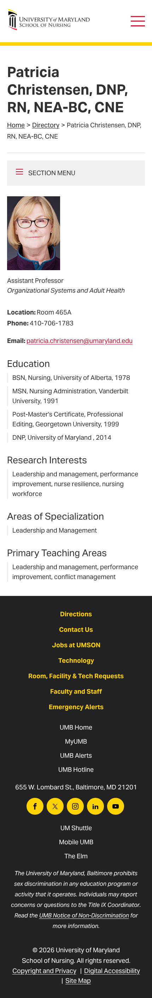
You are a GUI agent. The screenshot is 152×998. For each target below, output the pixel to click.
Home (16, 125)
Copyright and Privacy (44, 971)
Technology (76, 660)
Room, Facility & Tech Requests (76, 676)
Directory (45, 125)
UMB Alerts (76, 755)
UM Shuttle (76, 828)
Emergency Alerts (76, 707)
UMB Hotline (76, 769)
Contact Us (76, 629)
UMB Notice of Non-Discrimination (84, 915)
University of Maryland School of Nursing (51, 12)
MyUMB (76, 741)
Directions (76, 614)
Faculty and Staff (76, 691)
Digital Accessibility (112, 971)
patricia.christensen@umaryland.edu (80, 341)
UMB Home (76, 727)
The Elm (76, 856)
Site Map (78, 981)
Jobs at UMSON (76, 645)
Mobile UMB (76, 842)
